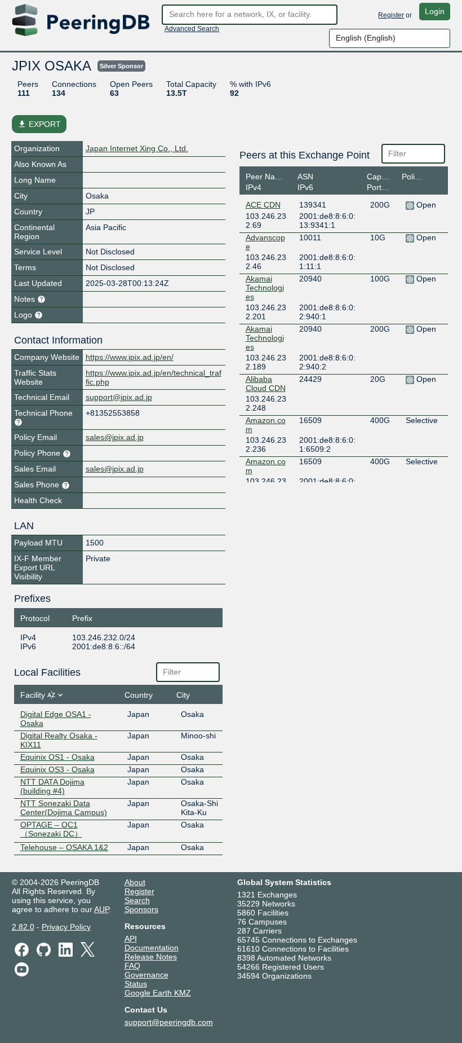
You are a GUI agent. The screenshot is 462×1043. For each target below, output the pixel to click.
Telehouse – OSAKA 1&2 (64, 847)
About (135, 882)
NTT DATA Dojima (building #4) (52, 786)
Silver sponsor (121, 66)
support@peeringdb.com (169, 1022)
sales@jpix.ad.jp (115, 437)
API (131, 938)
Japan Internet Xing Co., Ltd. (137, 148)
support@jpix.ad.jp (119, 397)
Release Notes (151, 956)
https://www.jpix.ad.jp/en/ (130, 357)
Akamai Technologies (265, 287)
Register (391, 15)
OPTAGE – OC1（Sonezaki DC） (51, 829)
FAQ (132, 965)
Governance (146, 974)
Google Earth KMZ (158, 992)
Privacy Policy (66, 926)
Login (435, 11)
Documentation (152, 947)
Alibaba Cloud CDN (266, 384)
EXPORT (39, 124)
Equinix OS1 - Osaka (57, 757)
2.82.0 (23, 926)
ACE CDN (263, 204)
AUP (101, 909)
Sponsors (141, 909)
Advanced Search (192, 29)
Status (136, 983)
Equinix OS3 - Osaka (57, 769)
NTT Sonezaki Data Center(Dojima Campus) (63, 808)
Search (137, 900)
